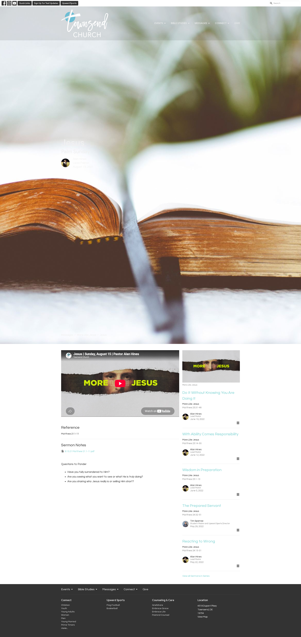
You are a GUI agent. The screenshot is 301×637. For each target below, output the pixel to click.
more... (64, 628)
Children (65, 605)
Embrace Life (159, 612)
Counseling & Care (163, 600)
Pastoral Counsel (160, 615)
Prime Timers (68, 625)
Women (65, 615)
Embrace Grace (160, 608)
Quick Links (24, 3)
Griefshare (157, 605)
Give (237, 23)
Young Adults (67, 612)
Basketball (112, 608)
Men (63, 618)
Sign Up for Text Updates (46, 3)
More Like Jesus (86, 335)
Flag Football (113, 605)
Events (158, 23)
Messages (201, 23)
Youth (64, 608)
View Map (203, 617)
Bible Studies (179, 23)
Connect (221, 23)
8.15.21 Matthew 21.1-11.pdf (80, 451)
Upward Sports (69, 3)
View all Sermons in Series (195, 576)
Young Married (68, 622)
